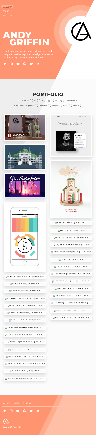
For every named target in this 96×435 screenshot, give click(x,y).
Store (6, 11)
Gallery (7, 7)
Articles (7, 15)
